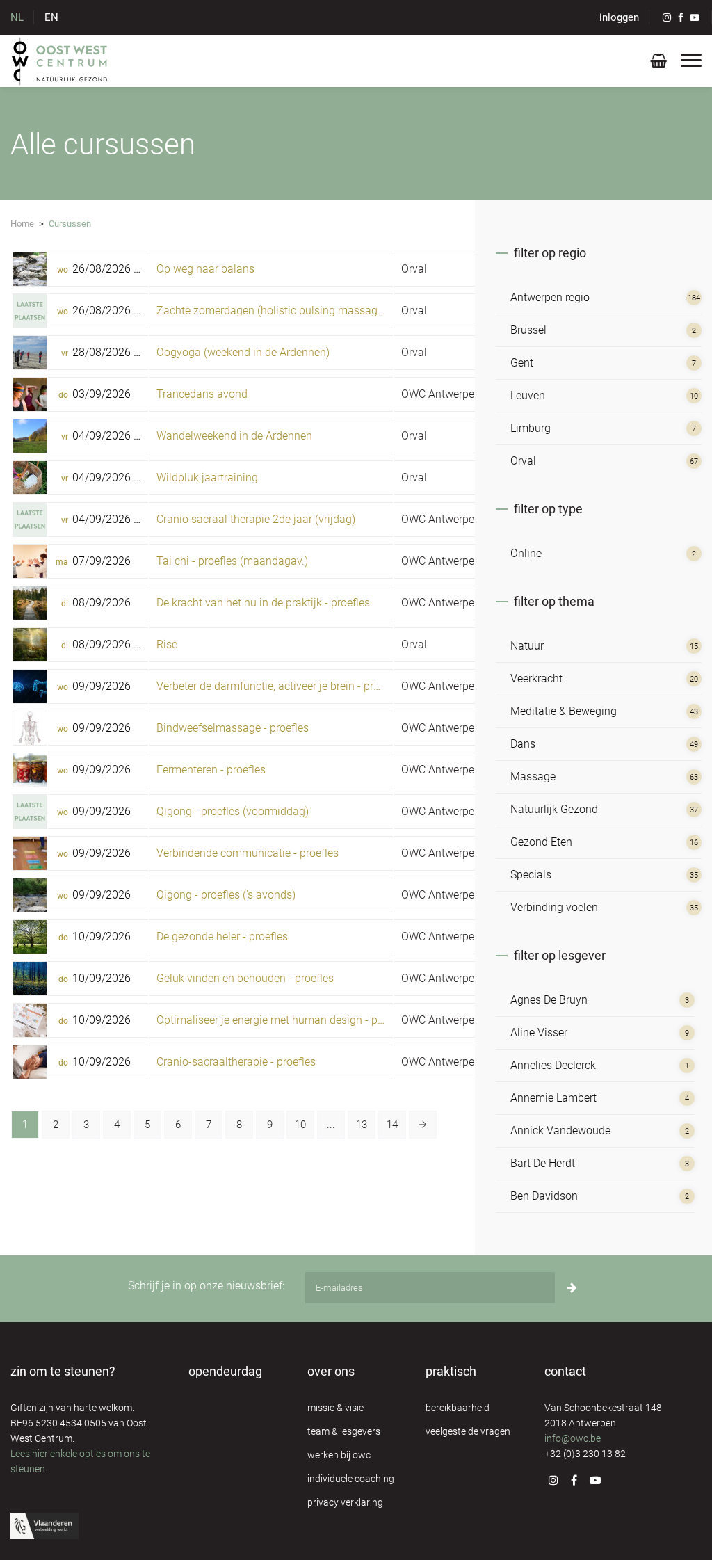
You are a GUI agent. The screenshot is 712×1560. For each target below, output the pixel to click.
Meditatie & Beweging (563, 711)
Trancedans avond (202, 394)
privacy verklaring (345, 1502)
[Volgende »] (423, 1125)
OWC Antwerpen (440, 394)
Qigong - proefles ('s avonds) (226, 894)
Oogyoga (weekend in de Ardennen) (243, 352)
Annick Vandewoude (560, 1130)
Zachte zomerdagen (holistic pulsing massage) (271, 310)
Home (22, 223)
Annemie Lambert (553, 1097)
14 (392, 1124)
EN (51, 17)
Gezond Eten (541, 842)
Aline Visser (538, 1032)
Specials (530, 874)
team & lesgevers (343, 1431)
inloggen (619, 17)
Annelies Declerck (553, 1065)
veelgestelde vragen (468, 1431)
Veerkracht (536, 678)
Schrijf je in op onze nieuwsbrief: (206, 1285)
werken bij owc (339, 1455)
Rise (166, 644)
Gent (521, 362)
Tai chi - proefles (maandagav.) (232, 561)
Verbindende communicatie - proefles (247, 853)
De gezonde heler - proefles (222, 936)
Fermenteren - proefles (211, 769)
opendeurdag (225, 1371)
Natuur (527, 645)
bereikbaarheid (458, 1407)
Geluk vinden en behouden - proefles (245, 978)
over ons (331, 1371)
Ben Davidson (544, 1196)
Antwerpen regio (550, 297)
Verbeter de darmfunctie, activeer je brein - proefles (279, 686)
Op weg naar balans (205, 268)
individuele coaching (350, 1478)
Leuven (527, 395)
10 (300, 1124)
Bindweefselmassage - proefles (232, 727)
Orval (414, 268)
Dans (522, 743)
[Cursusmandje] (658, 63)
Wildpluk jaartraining (207, 477)
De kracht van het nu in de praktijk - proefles (263, 602)
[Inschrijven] (572, 1287)
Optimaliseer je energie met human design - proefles (283, 1020)
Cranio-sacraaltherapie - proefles (236, 1061)
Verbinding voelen (554, 907)
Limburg (530, 428)
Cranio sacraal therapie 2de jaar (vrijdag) (255, 519)
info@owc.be (572, 1438)
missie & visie (335, 1407)
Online (526, 553)
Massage (533, 776)
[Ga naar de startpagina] (60, 60)
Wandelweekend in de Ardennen (234, 435)
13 (361, 1124)
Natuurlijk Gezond (554, 809)
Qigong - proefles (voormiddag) (232, 811)
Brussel (528, 330)
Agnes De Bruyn (549, 999)
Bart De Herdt (542, 1163)
